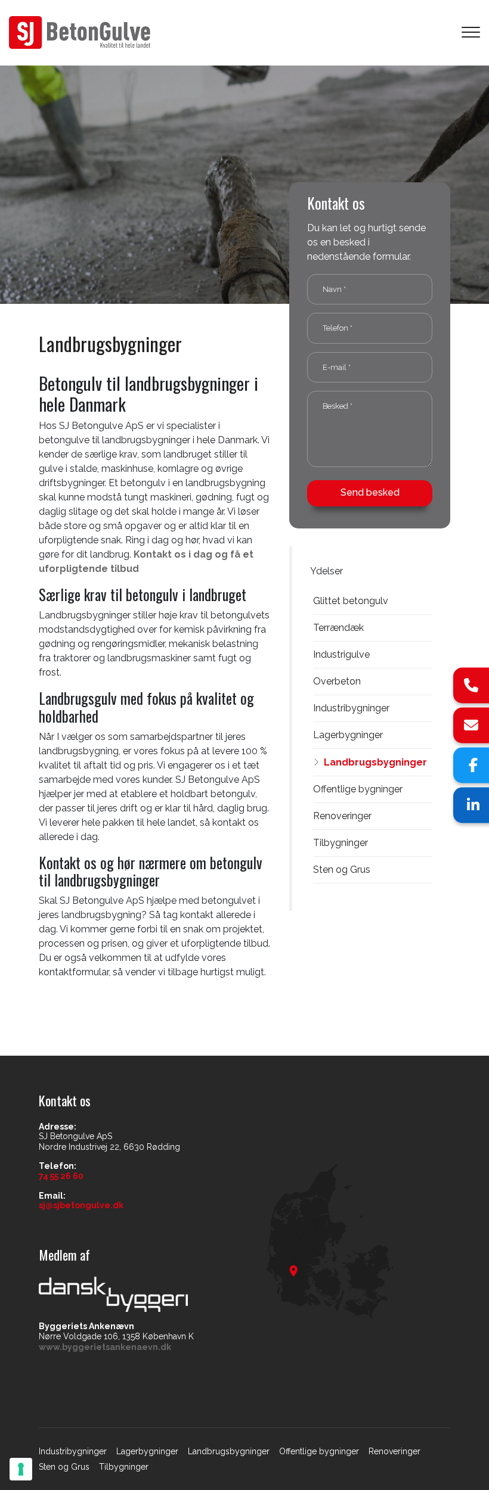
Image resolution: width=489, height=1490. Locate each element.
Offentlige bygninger (358, 789)
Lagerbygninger (348, 735)
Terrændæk (338, 627)
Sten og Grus (341, 869)
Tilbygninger (340, 842)
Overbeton (337, 681)
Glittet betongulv (350, 600)
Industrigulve (341, 654)
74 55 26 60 (61, 1176)
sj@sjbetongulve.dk (81, 1205)
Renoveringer (342, 816)
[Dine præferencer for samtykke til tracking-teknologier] (21, 1469)
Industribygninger (351, 708)
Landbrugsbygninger (375, 762)
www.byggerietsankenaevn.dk (105, 1347)
